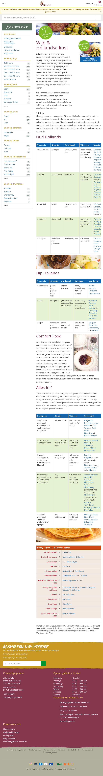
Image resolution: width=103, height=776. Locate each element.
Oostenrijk (93, 310)
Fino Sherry (79, 571)
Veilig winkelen (9, 738)
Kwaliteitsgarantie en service (15, 741)
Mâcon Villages (69, 613)
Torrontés (88, 524)
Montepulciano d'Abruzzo (73, 557)
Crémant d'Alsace (70, 587)
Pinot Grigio (72, 562)
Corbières (98, 149)
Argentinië (98, 160)
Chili (95, 184)
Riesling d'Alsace (91, 514)
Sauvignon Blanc (98, 250)
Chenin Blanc (89, 495)
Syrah (96, 152)
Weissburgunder (91, 474)
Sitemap (61, 750)
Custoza (97, 246)
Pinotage (97, 155)
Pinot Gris (93, 325)
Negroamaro (94, 293)
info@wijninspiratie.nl (13, 697)
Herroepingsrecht (50, 752)
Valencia (97, 229)
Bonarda (97, 157)
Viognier (92, 322)
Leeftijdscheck (73, 750)
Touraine (83, 575)
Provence (93, 300)
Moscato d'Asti (69, 594)
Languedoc (88, 420)
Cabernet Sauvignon (98, 175)
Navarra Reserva (91, 423)
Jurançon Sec (89, 450)
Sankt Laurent (92, 306)
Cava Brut (67, 552)
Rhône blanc (89, 482)
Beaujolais (98, 224)
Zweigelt (92, 288)
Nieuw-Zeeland (97, 232)
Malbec (97, 187)
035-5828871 (9, 694)
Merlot (96, 212)
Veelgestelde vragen (11, 732)
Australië (95, 330)
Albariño (92, 470)
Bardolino (93, 313)
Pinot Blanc (89, 517)
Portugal (92, 303)
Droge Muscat (90, 448)
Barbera (87, 502)
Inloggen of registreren (17, 750)
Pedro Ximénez (69, 608)
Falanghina (88, 522)
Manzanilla (67, 571)
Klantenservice (9, 729)
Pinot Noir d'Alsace (93, 316)
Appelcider (67, 599)
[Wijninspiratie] (46, 3)
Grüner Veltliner (90, 467)
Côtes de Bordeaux (98, 205)
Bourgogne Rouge (92, 507)
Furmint (87, 455)
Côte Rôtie (67, 604)
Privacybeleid (8, 735)
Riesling (87, 443)
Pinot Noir (98, 219)
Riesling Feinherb (91, 440)
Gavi (86, 485)
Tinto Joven (89, 505)
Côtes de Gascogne (88, 478)
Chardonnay (94, 328)
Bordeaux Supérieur (98, 193)
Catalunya (76, 590)
